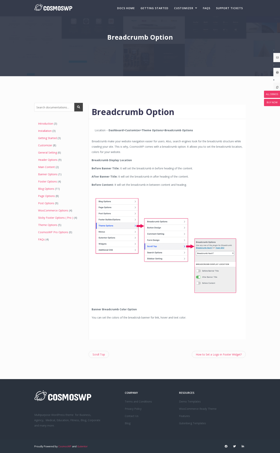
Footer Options (47, 181)
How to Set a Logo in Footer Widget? (219, 354)
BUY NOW (272, 102)
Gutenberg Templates (192, 423)
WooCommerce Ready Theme (198, 409)
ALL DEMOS (272, 94)
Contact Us (131, 416)
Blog (127, 423)
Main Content (46, 167)
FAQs (206, 8)
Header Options (48, 160)
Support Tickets (229, 8)
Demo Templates (190, 401)
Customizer (183, 8)
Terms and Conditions (138, 401)
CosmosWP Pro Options (53, 232)
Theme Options (47, 225)
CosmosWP (64, 446)
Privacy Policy (133, 409)
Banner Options (48, 174)
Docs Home (126, 8)
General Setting (47, 152)
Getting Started (154, 8)
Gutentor (82, 446)
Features (184, 416)
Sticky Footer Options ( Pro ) (55, 217)
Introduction (45, 123)
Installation (45, 131)
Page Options (46, 196)
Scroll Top (99, 354)
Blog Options (46, 188)
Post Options (46, 203)
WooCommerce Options (53, 210)
